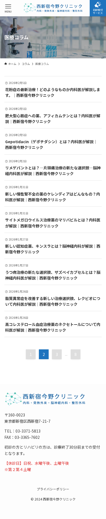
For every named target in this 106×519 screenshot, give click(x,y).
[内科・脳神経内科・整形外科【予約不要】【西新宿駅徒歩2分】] (53, 8)
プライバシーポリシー (53, 489)
